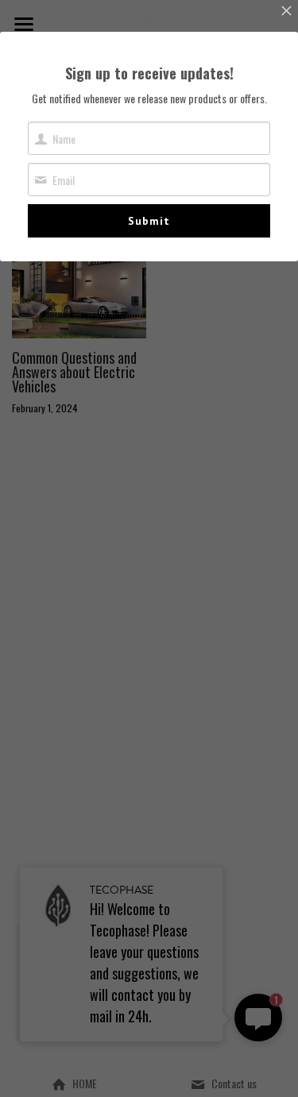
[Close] (286, 12)
